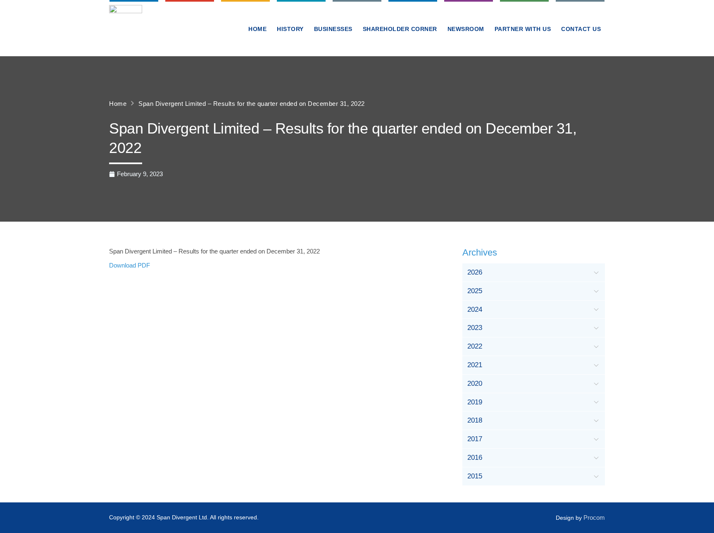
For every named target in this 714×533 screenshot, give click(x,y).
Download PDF (129, 265)
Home (257, 29)
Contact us (581, 29)
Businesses (333, 29)
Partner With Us (523, 29)
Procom (594, 517)
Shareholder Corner (400, 29)
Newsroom (465, 29)
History (290, 29)
